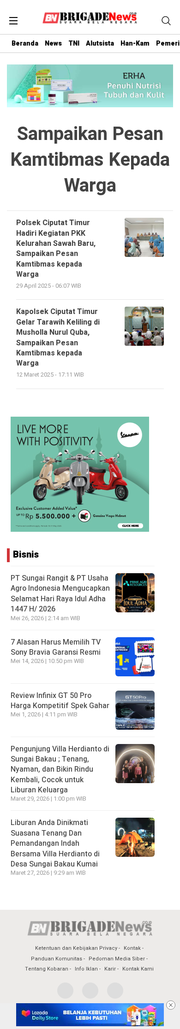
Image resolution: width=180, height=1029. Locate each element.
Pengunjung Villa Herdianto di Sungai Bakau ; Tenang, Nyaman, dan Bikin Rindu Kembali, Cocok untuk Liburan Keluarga (60, 770)
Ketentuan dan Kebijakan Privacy (76, 948)
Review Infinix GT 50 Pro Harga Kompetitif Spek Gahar (60, 700)
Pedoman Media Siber (117, 958)
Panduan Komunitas (56, 958)
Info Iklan (86, 968)
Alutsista (100, 43)
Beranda (25, 43)
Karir (110, 968)
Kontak (132, 948)
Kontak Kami (138, 968)
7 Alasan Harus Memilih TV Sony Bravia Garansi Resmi (56, 647)
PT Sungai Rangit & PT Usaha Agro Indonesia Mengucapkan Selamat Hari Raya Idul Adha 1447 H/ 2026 (60, 594)
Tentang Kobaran (46, 968)
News (53, 43)
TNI (73, 43)
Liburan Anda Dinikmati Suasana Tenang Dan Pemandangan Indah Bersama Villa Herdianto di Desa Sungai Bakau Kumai (55, 843)
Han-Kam (135, 43)
